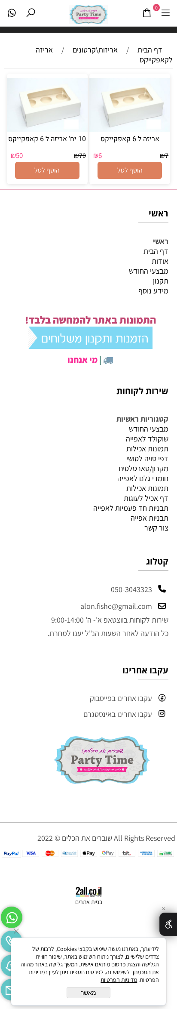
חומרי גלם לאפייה (142, 478)
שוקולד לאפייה (147, 439)
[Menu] (165, 12)
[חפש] (30, 12)
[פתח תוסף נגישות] (168, 924)
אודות (160, 261)
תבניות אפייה (149, 518)
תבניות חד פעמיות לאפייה (130, 508)
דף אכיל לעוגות (146, 498)
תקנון (160, 281)
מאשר (88, 992)
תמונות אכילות (147, 449)
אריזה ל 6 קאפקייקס (130, 139)
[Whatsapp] (11, 12)
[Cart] (146, 12)
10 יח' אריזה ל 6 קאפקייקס (47, 139)
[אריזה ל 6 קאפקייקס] (129, 129)
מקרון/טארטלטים (143, 468)
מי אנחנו (82, 359)
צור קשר (156, 528)
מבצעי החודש (148, 271)
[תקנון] (90, 345)
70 (82, 155)
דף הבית (155, 251)
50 (19, 155)
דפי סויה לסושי (147, 458)
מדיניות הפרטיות (119, 980)
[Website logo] (88, 12)
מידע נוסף (153, 291)
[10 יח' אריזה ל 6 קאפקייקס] (47, 129)
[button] (130, 170)
